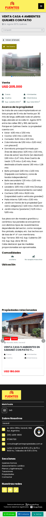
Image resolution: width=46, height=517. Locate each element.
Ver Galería (10, 46)
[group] (23, 64)
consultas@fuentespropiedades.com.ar (24, 444)
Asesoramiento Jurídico (13, 465)
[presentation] (2, 341)
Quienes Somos (9, 463)
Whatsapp (10, 514)
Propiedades (8, 474)
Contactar (7, 477)
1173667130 (11, 439)
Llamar (38, 514)
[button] (42, 64)
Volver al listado (12, 40)
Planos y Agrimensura (12, 468)
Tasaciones (7, 471)
